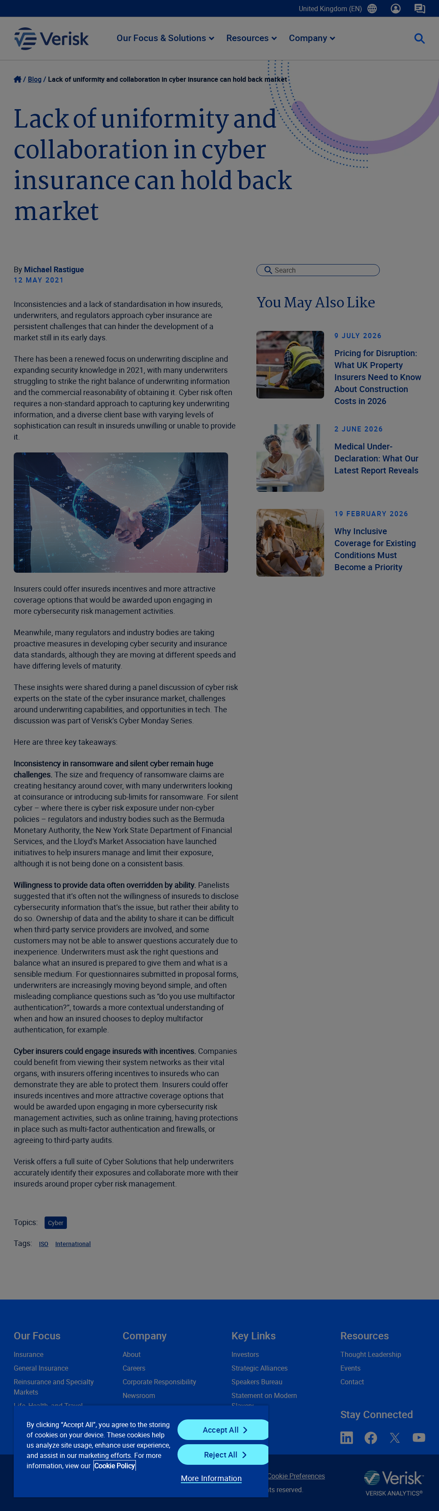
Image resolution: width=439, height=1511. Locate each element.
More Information (211, 1478)
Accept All (221, 1430)
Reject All (221, 1454)
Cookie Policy (114, 1465)
